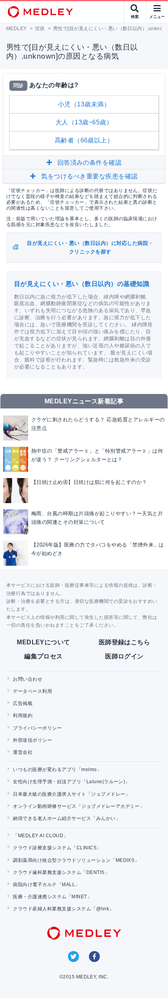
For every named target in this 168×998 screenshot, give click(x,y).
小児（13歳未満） (84, 104)
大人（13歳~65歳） (84, 122)
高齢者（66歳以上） (84, 140)
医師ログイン (124, 656)
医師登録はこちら (124, 642)
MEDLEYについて (43, 642)
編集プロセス (43, 656)
